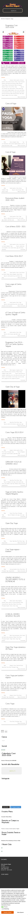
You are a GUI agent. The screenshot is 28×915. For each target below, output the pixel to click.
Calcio (7, 602)
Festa (22, 602)
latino (3, 378)
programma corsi (8, 378)
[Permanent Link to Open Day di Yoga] (12, 387)
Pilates (6, 85)
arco (3, 88)
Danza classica (11, 81)
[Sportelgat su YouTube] (4, 749)
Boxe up (13, 218)
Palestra (16, 483)
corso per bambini (5, 91)
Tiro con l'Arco (11, 86)
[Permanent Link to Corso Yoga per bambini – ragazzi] (15, 676)
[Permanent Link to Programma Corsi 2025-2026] (11, 26)
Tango (11, 638)
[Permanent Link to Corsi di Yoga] (10, 152)
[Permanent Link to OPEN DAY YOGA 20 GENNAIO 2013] (13, 463)
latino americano (12, 371)
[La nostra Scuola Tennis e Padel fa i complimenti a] (11, 804)
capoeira (3, 375)
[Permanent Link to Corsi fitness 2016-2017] (14, 256)
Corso (7, 81)
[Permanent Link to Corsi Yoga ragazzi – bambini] (13, 550)
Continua (3, 77)
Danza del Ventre (5, 371)
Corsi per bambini (13, 569)
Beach (11, 600)
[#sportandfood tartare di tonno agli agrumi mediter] (11, 786)
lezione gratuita (9, 305)
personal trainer (16, 93)
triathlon (15, 95)
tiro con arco (11, 95)
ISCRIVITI (12, 771)
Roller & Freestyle (18, 85)
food (13, 91)
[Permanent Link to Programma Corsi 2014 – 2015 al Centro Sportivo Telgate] (14, 344)
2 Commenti (22, 516)
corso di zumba (21, 376)
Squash (3, 86)
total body (9, 219)
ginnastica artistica (20, 91)
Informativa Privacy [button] (5, 904)
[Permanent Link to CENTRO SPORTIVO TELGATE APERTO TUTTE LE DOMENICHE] (15, 579)
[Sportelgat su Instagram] (3, 749)
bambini (5, 88)
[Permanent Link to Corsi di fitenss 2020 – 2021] (15, 226)
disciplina (4, 305)
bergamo (14, 370)
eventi (8, 424)
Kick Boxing (8, 83)
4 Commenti (22, 640)
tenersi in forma (22, 483)
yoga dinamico (5, 485)
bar (8, 88)
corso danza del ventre (17, 375)
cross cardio (20, 218)
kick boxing (13, 83)
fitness (16, 81)
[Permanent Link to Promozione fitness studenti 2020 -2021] (15, 199)
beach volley (15, 600)
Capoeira (18, 370)
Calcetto (3, 602)
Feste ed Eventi (5, 604)
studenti (5, 219)
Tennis (6, 86)
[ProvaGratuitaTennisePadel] (11, 833)
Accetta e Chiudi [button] (7, 912)
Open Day (12, 422)
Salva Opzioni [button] (20, 912)
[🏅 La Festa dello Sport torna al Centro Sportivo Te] (11, 792)
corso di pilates (8, 376)
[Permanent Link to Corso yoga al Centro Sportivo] (13, 285)
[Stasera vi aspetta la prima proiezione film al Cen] (11, 795)
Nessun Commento (21, 97)
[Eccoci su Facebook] (1, 749)
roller (20, 93)
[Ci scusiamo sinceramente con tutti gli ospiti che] (11, 789)
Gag (19, 81)
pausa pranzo (7, 145)
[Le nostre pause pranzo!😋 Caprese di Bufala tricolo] (11, 801)
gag (15, 91)
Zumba (20, 274)
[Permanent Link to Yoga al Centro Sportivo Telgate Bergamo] (14, 493)
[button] (2, 907)
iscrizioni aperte (10, 453)
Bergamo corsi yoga (11, 482)
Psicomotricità (11, 85)
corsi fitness (22, 90)
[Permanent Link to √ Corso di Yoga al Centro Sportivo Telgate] (15, 313)
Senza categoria (13, 142)
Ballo (11, 370)
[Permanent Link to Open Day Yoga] (11, 523)
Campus (11, 80)
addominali (9, 218)
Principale (9, 451)
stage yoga (18, 424)
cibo (16, 90)
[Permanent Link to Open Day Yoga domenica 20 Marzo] (15, 648)
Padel (17, 83)
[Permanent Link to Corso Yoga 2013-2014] (14, 432)
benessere (6, 143)
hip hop (3, 93)
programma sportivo (16, 378)
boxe (20, 373)
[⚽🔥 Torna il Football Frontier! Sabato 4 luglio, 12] (11, 798)
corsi (18, 90)
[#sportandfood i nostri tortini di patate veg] (11, 783)
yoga (11, 145)
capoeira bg (8, 375)
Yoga (16, 86)
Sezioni (13, 11)
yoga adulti (15, 334)
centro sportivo (12, 88)
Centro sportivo (17, 80)
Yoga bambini (4, 542)
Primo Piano (16, 422)
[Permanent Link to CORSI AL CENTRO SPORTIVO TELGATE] (12, 615)
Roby (5, 80)
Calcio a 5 (11, 602)
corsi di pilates (5, 247)
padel (11, 93)
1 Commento (22, 249)
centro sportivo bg (19, 88)
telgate (6, 95)
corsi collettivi (7, 483)
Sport (23, 93)
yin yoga (6, 191)
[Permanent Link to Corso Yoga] (9, 703)
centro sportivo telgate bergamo (8, 90)
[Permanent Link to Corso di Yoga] (10, 103)
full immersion (13, 424)
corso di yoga (18, 189)
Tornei (14, 605)
